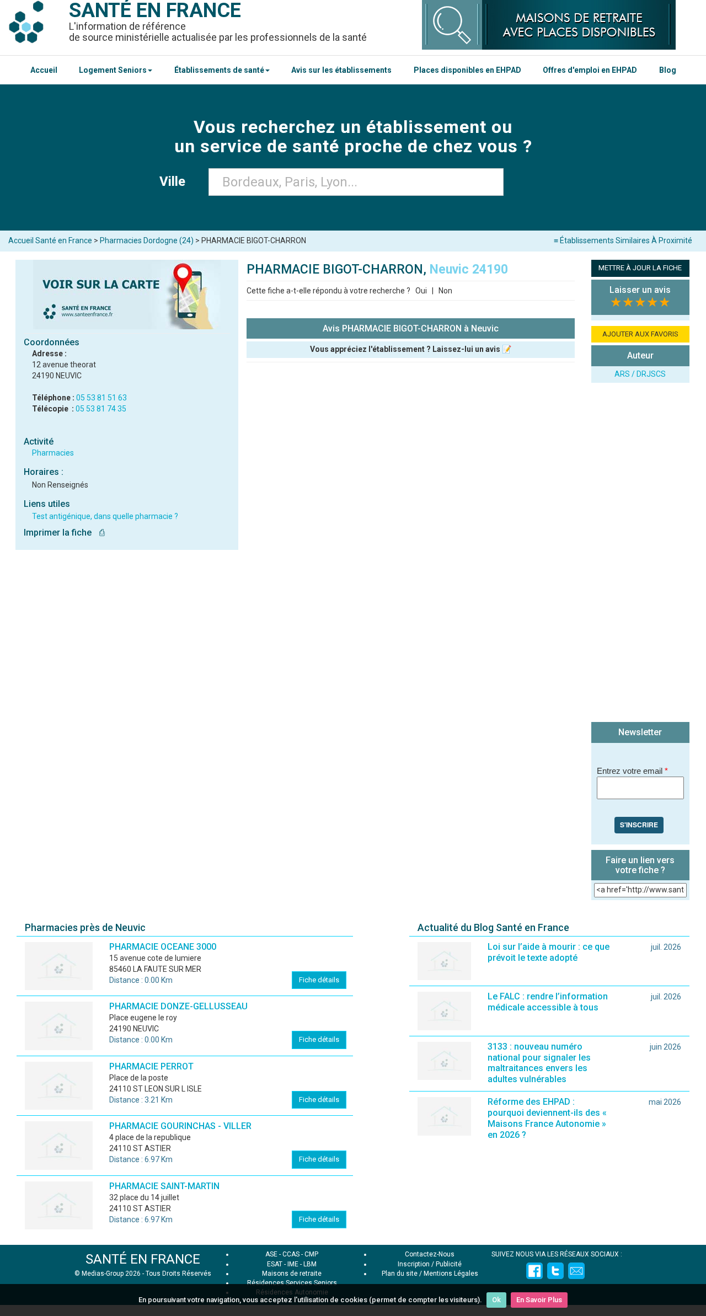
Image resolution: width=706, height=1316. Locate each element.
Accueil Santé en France (50, 240)
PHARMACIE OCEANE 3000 (162, 946)
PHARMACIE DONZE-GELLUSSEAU (178, 1006)
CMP (311, 1254)
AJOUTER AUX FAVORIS (640, 334)
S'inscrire (639, 825)
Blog (667, 70)
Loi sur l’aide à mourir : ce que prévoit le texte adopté (548, 952)
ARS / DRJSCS (640, 374)
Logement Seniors (113, 70)
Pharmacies (53, 452)
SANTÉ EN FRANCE (142, 1259)
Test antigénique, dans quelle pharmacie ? (105, 516)
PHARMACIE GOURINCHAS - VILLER (180, 1126)
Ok (496, 1300)
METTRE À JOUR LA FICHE (640, 268)
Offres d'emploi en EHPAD (590, 70)
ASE (271, 1254)
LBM (310, 1264)
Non (445, 290)
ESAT (274, 1264)
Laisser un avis (640, 290)
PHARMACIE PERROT (151, 1066)
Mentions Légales (451, 1273)
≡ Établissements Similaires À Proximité (623, 240)
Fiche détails (319, 980)
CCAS (290, 1254)
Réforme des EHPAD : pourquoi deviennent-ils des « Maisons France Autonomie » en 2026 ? (547, 1118)
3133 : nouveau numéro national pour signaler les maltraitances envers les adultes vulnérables (539, 1063)
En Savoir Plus (539, 1300)
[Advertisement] (640, 553)
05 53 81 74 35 (101, 408)
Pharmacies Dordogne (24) (147, 240)
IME (292, 1264)
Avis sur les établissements (341, 70)
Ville (175, 181)
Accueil (43, 70)
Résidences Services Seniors (292, 1283)
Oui (421, 290)
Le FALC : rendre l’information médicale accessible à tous (548, 1002)
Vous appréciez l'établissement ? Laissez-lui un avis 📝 (410, 349)
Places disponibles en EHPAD (467, 70)
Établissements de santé (219, 70)
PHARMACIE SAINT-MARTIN (164, 1186)
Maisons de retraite (292, 1273)
